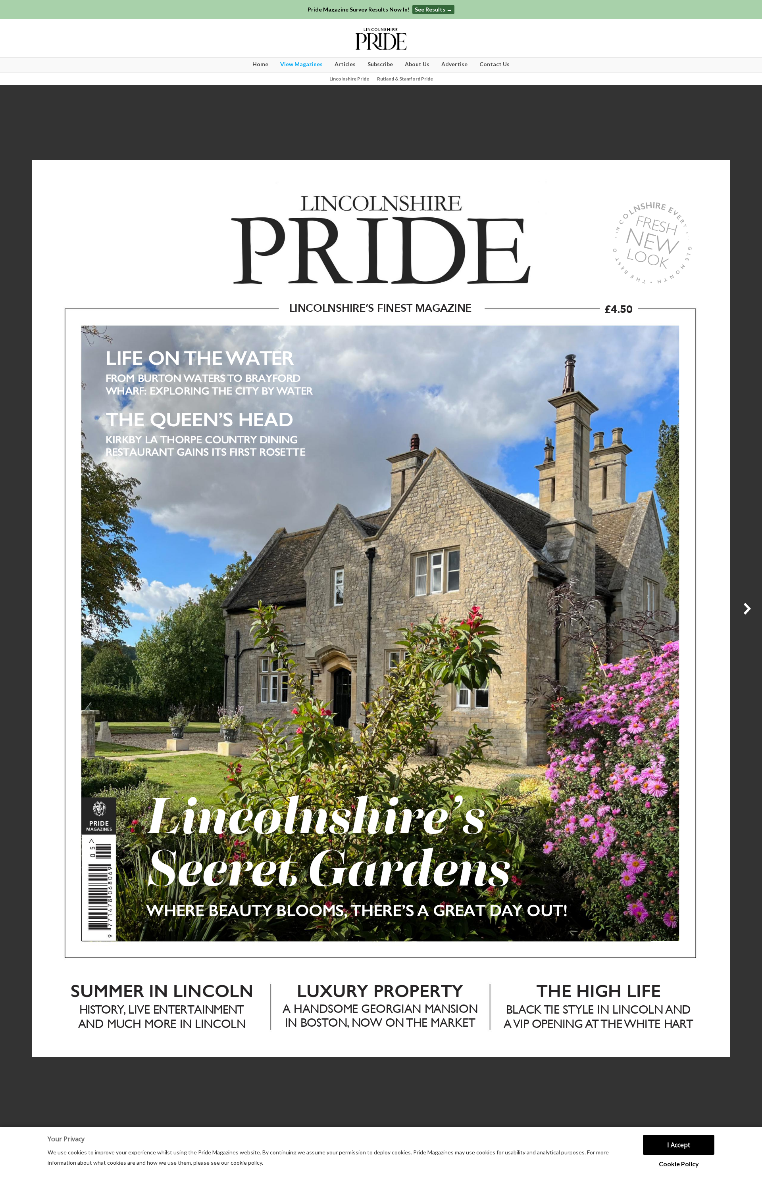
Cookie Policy (679, 1163)
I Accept (678, 1145)
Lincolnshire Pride (349, 79)
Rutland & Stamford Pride (405, 79)
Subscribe (380, 64)
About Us (417, 64)
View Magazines (301, 64)
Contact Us (494, 64)
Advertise (454, 64)
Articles (345, 64)
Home (260, 64)
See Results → (433, 9)
